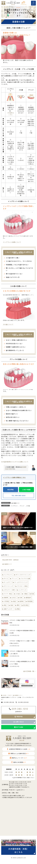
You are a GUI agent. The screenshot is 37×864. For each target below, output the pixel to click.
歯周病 (21, 601)
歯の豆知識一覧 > (29, 671)
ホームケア (7, 582)
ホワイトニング (8, 586)
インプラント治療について (12, 242)
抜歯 (14, 601)
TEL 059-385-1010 (18, 495)
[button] (18, 716)
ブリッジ (22, 505)
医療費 (6, 597)
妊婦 (20, 597)
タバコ (6, 578)
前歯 (32, 594)
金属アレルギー (8, 609)
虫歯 (11, 605)
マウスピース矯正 (22, 586)
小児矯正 (6, 601)
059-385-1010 (20, 708)
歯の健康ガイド (15, 503)
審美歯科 (28, 597)
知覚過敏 (30, 601)
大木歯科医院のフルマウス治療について (14, 462)
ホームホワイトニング (21, 582)
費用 (18, 605)
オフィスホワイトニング (23, 575)
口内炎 (14, 597)
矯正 (5, 605)
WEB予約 (10, 489)
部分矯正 (25, 605)
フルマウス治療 (25, 578)
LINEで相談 (26, 489)
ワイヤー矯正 (8, 594)
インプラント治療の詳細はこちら (14, 477)
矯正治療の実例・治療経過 (10, 560)
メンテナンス (22, 590)
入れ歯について (8, 324)
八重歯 (25, 594)
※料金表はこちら (10, 114)
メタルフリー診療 (9, 590)
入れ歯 (28, 505)
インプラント (14, 505)
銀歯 (18, 609)
